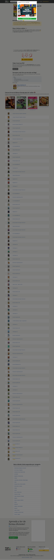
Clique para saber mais (27, 18)
